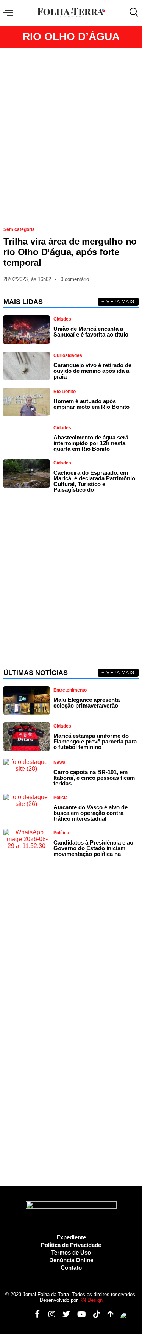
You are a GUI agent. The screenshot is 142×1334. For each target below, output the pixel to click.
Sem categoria (19, 229)
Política (61, 833)
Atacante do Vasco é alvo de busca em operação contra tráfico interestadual (90, 813)
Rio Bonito (64, 391)
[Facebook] (34, 1314)
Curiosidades (67, 355)
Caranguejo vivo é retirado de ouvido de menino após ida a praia (92, 371)
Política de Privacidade (71, 1245)
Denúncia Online (71, 1260)
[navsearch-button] (132, 13)
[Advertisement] (71, 134)
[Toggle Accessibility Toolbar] (126, 1318)
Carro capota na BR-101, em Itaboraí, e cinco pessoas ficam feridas (94, 778)
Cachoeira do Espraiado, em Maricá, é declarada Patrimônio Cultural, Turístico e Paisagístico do (94, 481)
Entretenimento (70, 690)
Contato (71, 1267)
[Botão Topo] (107, 1314)
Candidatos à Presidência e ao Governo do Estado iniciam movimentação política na (93, 848)
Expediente (71, 1237)
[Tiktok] (93, 1314)
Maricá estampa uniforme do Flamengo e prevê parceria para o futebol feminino (95, 741)
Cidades (62, 319)
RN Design (91, 1300)
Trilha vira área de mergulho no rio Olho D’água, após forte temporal (70, 252)
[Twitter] (63, 1314)
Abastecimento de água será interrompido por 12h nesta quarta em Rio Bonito (90, 443)
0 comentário (75, 279)
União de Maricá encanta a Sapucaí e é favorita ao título (90, 332)
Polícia (60, 797)
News (59, 762)
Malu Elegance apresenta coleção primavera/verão (86, 703)
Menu (10, 13)
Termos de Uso (71, 1252)
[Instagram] (49, 1314)
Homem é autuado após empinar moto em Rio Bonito (91, 404)
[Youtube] (79, 1314)
